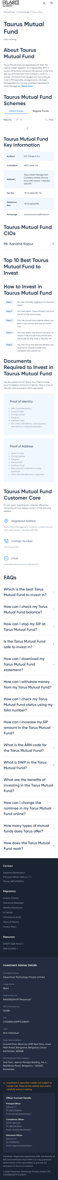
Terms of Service (11, 922)
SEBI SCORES (10, 948)
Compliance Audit (12, 917)
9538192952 (14, 1142)
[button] (16, 111)
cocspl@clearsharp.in (21, 1130)
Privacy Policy (9, 926)
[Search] (44, 3)
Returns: (8, 119)
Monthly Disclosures (12, 907)
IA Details (7, 912)
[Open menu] (51, 3)
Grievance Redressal (13, 903)
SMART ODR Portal (13, 944)
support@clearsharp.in (14, 872)
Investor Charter (11, 898)
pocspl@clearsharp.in (21, 1114)
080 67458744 (15, 1110)
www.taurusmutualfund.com (36, 214)
